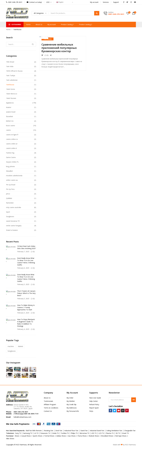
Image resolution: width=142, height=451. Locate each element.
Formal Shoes (49, 436)
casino (8, 130)
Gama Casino (11, 157)
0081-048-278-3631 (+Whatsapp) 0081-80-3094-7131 (26, 413)
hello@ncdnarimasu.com (22, 417)
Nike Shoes (10, 438)
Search (96, 13)
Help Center (93, 401)
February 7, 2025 (23, 251)
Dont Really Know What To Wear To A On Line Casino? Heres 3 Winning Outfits (26, 261)
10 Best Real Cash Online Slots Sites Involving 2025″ (26, 247)
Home (28, 24)
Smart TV (125, 433)
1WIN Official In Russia (14, 71)
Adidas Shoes (61, 436)
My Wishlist (71, 401)
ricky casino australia (13, 207)
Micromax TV (84, 433)
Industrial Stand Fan (97, 430)
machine (11, 346)
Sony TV (18, 433)
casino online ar (11, 144)
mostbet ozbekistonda (14, 175)
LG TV (36, 433)
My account (51, 24)
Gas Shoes (72, 436)
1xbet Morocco (11, 94)
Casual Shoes (26, 436)
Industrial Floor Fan (71, 430)
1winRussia (47, 39)
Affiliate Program (50, 404)
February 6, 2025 (23, 268)
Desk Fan (58, 430)
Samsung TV (27, 433)
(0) (47, 55)
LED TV (94, 433)
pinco (8, 194)
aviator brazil (10, 112)
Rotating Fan (48, 430)
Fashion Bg (10, 153)
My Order (70, 398)
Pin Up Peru (10, 189)
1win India (9, 66)
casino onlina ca (12, 139)
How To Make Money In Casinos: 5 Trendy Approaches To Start (26, 307)
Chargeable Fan (129, 430)
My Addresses (72, 408)
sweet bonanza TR (13, 221)
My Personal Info (73, 411)
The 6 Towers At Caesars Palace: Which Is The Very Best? (26, 293)
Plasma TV (110, 433)
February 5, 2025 (23, 284)
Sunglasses (10, 216)
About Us (39, 24)
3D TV (118, 433)
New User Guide (95, 398)
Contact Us (48, 411)
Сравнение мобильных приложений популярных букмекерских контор (59, 48)
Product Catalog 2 (85, 24)
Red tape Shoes (121, 436)
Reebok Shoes (94, 436)
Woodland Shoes (107, 436)
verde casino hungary (13, 226)
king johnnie (10, 166)
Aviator (8, 107)
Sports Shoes (37, 436)
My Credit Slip (71, 404)
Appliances (10, 103)
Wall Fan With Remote (34, 430)
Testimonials (48, 401)
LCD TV (101, 433)
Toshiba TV (65, 433)
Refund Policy (94, 404)
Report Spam (94, 408)
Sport (8, 212)
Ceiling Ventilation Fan (114, 430)
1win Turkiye (10, 75)
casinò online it (11, 148)
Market (20, 346)
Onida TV (55, 433)
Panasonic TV (45, 433)
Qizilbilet (9, 198)
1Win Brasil (10, 62)
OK (133, 400)
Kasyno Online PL (12, 162)
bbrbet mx (9, 121)
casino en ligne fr (12, 135)
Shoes (17, 436)
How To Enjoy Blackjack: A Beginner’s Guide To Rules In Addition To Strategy (26, 322)
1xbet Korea (10, 89)
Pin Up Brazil (10, 185)
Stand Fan (84, 430)
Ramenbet (10, 203)
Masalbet (9, 171)
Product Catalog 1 (67, 24)
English (60, 2)
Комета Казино (12, 230)
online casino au (12, 180)
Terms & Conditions (51, 408)
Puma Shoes (82, 436)
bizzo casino (10, 125)
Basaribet (9, 116)
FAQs (91, 411)
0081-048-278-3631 (116, 14)
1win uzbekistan (12, 80)
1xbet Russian (11, 98)
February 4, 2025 (23, 329)
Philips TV (74, 433)
